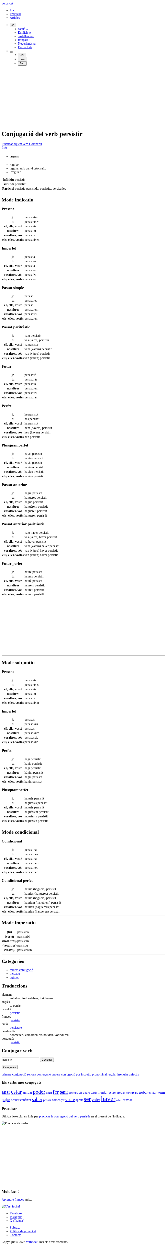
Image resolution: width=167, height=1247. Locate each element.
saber (37, 1099)
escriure (73, 1092)
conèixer (25, 1100)
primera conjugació (14, 1074)
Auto (22, 63)
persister (15, 1020)
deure (86, 1092)
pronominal (99, 1074)
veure (70, 1099)
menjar (103, 1092)
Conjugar (47, 1059)
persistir (15, 1013)
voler (96, 1099)
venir (161, 1092)
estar (16, 1092)
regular (14, 977)
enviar (152, 1092)
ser (87, 1099)
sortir (94, 1092)
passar (47, 1100)
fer (56, 1092)
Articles (15, 17)
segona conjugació (39, 1074)
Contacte (15, 1235)
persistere (16, 1027)
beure (112, 1092)
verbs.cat (7, 3)
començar (58, 1100)
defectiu (134, 1074)
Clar (22, 54)
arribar (27, 1092)
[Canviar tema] (11, 52)
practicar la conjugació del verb (64, 1116)
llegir (49, 1092)
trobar (143, 1092)
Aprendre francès (13, 1199)
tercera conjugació (21, 970)
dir (80, 1092)
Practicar (15, 14)
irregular (122, 1074)
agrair (79, 1100)
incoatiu (15, 973)
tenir (64, 1092)
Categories (9, 1067)
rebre (119, 1100)
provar (120, 1092)
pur (78, 1074)
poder (39, 1092)
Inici (12, 10)
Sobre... (15, 1227)
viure (128, 1092)
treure (134, 1092)
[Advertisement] (83, 97)
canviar (127, 1100)
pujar (6, 1099)
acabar (15, 1100)
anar (6, 1092)
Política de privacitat (23, 1231)
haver (108, 1098)
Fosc (22, 59)
